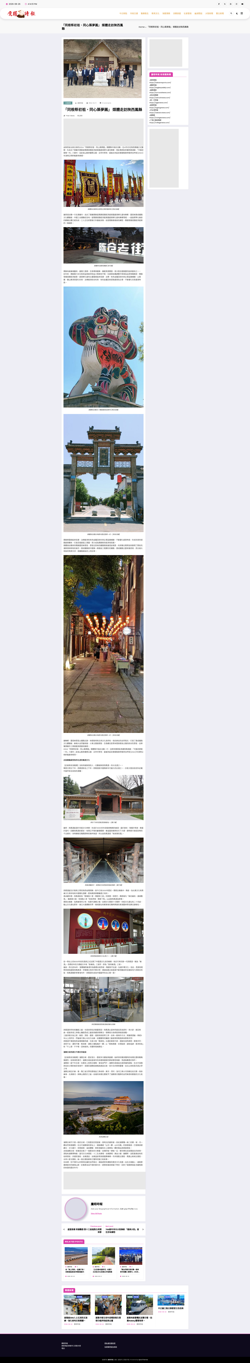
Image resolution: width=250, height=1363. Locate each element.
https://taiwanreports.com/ (160, 82)
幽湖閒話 (198, 13)
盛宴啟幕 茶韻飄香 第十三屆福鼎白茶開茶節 (85, 1231)
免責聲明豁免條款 (110, 1347)
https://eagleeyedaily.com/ (160, 87)
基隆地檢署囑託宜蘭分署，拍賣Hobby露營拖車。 (139, 1319)
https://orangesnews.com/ (159, 118)
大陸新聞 (209, 13)
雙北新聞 (220, 13)
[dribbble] (231, 4)
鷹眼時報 (80, 103)
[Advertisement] (103, 132)
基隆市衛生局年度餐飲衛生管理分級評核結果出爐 (108, 1319)
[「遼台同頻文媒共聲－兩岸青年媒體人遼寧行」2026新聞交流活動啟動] (130, 1256)
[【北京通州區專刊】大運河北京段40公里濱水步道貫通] (103, 1256)
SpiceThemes (143, 1360)
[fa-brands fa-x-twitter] (225, 4)
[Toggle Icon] (241, 13)
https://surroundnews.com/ (160, 92)
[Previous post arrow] (64, 1229)
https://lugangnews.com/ (159, 108)
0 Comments (106, 103)
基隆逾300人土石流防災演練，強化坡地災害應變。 (75, 1319)
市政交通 (134, 13)
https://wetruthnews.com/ (159, 98)
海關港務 (166, 13)
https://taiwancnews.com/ (159, 113)
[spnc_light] (237, 13)
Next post (109, 1226)
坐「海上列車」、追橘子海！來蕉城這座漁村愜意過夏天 (75, 1270)
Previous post (96, 1226)
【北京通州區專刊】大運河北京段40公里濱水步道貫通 (102, 1270)
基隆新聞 (73, 1297)
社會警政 (188, 13)
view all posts (96, 1213)
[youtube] (242, 4)
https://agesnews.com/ (158, 103)
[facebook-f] (219, 4)
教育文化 (155, 13)
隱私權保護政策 (109, 1343)
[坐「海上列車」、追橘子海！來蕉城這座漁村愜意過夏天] (76, 1256)
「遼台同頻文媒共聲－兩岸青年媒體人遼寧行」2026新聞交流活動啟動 (129, 1270)
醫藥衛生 (145, 13)
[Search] (231, 13)
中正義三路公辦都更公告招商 (170, 1308)
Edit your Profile (126, 1209)
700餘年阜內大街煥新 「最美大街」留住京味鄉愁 (122, 1231)
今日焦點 (123, 13)
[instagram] (236, 4)
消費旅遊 (177, 13)
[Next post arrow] (143, 1229)
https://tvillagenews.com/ (159, 123)
